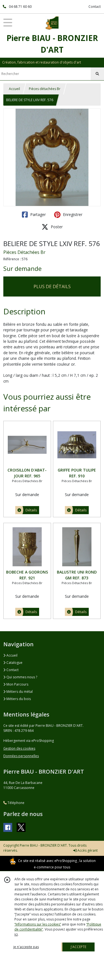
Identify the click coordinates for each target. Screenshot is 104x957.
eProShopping (65, 860)
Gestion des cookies (19, 748)
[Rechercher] (97, 73)
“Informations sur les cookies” (37, 924)
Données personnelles (21, 756)
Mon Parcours (17, 684)
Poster (56, 226)
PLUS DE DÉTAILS (52, 286)
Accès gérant (87, 850)
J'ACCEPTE (78, 946)
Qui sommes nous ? (21, 677)
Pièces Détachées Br (24, 252)
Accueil (14, 88)
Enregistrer (72, 214)
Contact (94, 6)
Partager (37, 214)
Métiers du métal (19, 691)
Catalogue (14, 662)
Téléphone (15, 802)
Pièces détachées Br (44, 88)
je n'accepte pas (26, 946)
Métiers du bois (18, 698)
